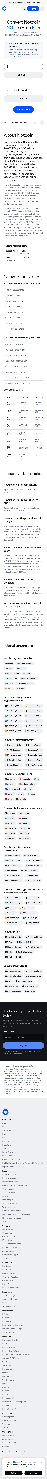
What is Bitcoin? (9, 1203)
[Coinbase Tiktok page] (25, 1451)
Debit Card (7, 1284)
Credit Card (7, 1280)
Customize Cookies (31, 1467)
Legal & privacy (9, 1152)
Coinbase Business (11, 1299)
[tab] (5, 122)
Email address (8, 1032)
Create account (9, 1236)
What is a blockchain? (12, 1211)
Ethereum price (9, 1420)
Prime (5, 1314)
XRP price (6, 1427)
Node (4, 1383)
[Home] (4, 8)
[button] (42, 8)
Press (5, 1137)
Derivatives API (9, 1409)
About (5, 1123)
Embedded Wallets (11, 1351)
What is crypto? (9, 1207)
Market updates (9, 1200)
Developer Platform (11, 1340)
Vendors (6, 1148)
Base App (6, 1270)
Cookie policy (8, 1156)
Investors (6, 1145)
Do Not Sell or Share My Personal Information (23, 1163)
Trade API (6, 1365)
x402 (4, 1362)
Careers (5, 1127)
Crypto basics (8, 1189)
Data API (6, 1376)
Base (4, 1343)
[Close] (41, 1462)
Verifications (8, 1380)
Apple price (7, 1439)
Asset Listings (8, 1295)
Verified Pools (8, 1332)
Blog (4, 1134)
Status (5, 1258)
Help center (7, 1229)
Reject (13, 1473)
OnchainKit (7, 1372)
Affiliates (6, 1130)
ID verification (8, 1240)
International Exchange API (14, 1402)
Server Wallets (9, 1347)
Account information (11, 1244)
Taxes (5, 1221)
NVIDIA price (8, 1435)
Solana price (8, 1424)
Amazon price (8, 1446)
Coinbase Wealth (10, 1277)
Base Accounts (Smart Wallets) (16, 1354)
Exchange (6, 1321)
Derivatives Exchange (12, 1328)
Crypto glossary (9, 1196)
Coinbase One (8, 1273)
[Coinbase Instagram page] (17, 1451)
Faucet (5, 1394)
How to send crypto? (11, 1218)
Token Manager (9, 1306)
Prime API (6, 1405)
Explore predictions (11, 1288)
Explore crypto (9, 1174)
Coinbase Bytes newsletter (14, 1185)
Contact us (7, 1233)
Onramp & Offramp (10, 1358)
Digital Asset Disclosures (14, 1167)
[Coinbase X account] (3, 1451)
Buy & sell (7, 1266)
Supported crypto (10, 1255)
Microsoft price (9, 1442)
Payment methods (10, 1247)
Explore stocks (9, 1178)
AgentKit (6, 1387)
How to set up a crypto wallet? (16, 1214)
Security (6, 1141)
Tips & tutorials (9, 1192)
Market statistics (10, 1182)
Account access (9, 1251)
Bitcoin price (8, 1416)
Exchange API (8, 1398)
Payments (6, 1303)
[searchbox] (23, 98)
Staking (5, 1318)
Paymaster (7, 1369)
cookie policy (16, 1462)
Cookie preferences (11, 1159)
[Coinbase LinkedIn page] (10, 1451)
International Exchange (13, 1325)
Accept (33, 1473)
